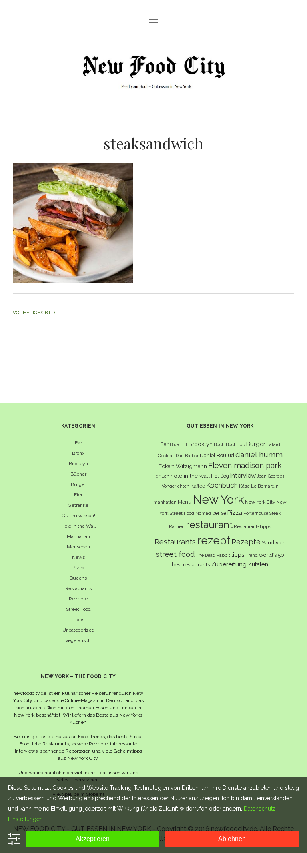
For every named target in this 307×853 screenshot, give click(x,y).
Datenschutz (260, 808)
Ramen (177, 526)
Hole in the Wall (78, 526)
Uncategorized (78, 630)
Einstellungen (25, 819)
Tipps (78, 619)
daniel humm (259, 454)
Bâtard (273, 444)
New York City (260, 502)
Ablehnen (232, 838)
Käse (244, 486)
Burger (78, 484)
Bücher (78, 474)
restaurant (209, 524)
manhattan (165, 502)
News (78, 557)
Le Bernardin (265, 486)
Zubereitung (229, 564)
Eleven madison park (244, 465)
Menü (184, 502)
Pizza (78, 567)
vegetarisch (78, 640)
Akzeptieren (93, 838)
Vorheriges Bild (34, 312)
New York (218, 499)
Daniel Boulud (217, 455)
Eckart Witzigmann (183, 466)
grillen (162, 476)
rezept (213, 540)
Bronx (78, 453)
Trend (252, 555)
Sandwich (274, 543)
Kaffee (198, 486)
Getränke (78, 505)
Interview (243, 475)
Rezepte (78, 599)
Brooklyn (78, 463)
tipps (238, 554)
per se (219, 513)
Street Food (78, 609)
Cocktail (166, 455)
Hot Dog (220, 476)
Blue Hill (178, 444)
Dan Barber (187, 455)
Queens (78, 578)
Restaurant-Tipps (252, 526)
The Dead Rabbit (213, 555)
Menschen (78, 547)
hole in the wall (190, 475)
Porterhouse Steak (262, 513)
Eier (78, 495)
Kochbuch (222, 485)
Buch (219, 444)
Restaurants (78, 588)
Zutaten (258, 564)
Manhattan (78, 536)
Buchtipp (235, 444)
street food (175, 554)
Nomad (203, 513)
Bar (78, 443)
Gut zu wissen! (78, 515)
